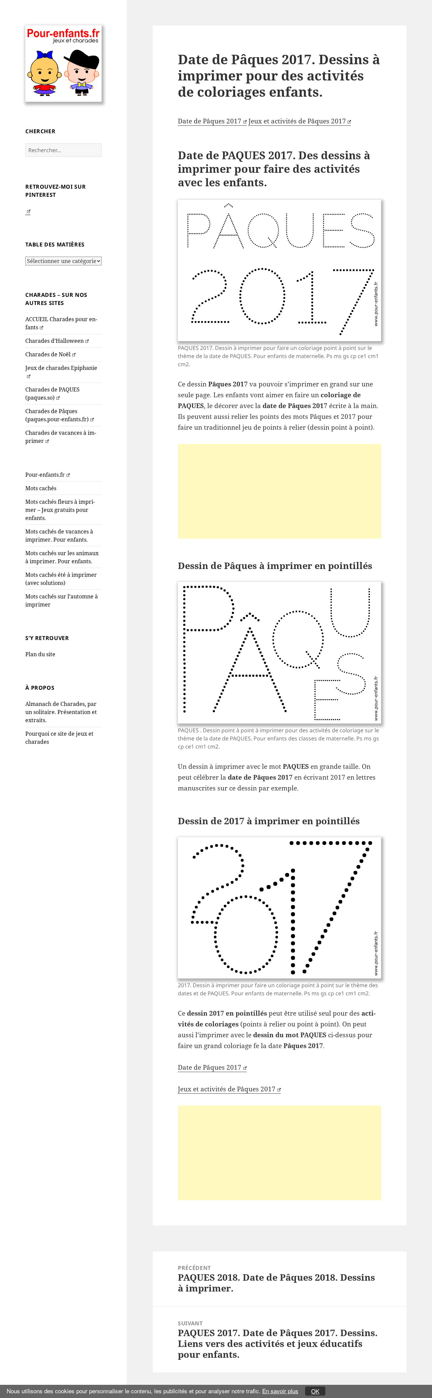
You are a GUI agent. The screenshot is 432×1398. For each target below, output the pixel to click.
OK (315, 1391)
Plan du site (40, 654)
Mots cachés (40, 488)
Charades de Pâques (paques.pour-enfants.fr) (57, 415)
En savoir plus (280, 1391)
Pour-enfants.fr (45, 474)
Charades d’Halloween (54, 341)
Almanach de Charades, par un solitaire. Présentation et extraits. (61, 712)
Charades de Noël (48, 354)
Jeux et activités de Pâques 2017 (297, 121)
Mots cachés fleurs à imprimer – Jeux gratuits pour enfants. (60, 510)
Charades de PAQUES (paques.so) (52, 393)
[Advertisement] (279, 491)
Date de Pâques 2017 (209, 121)
